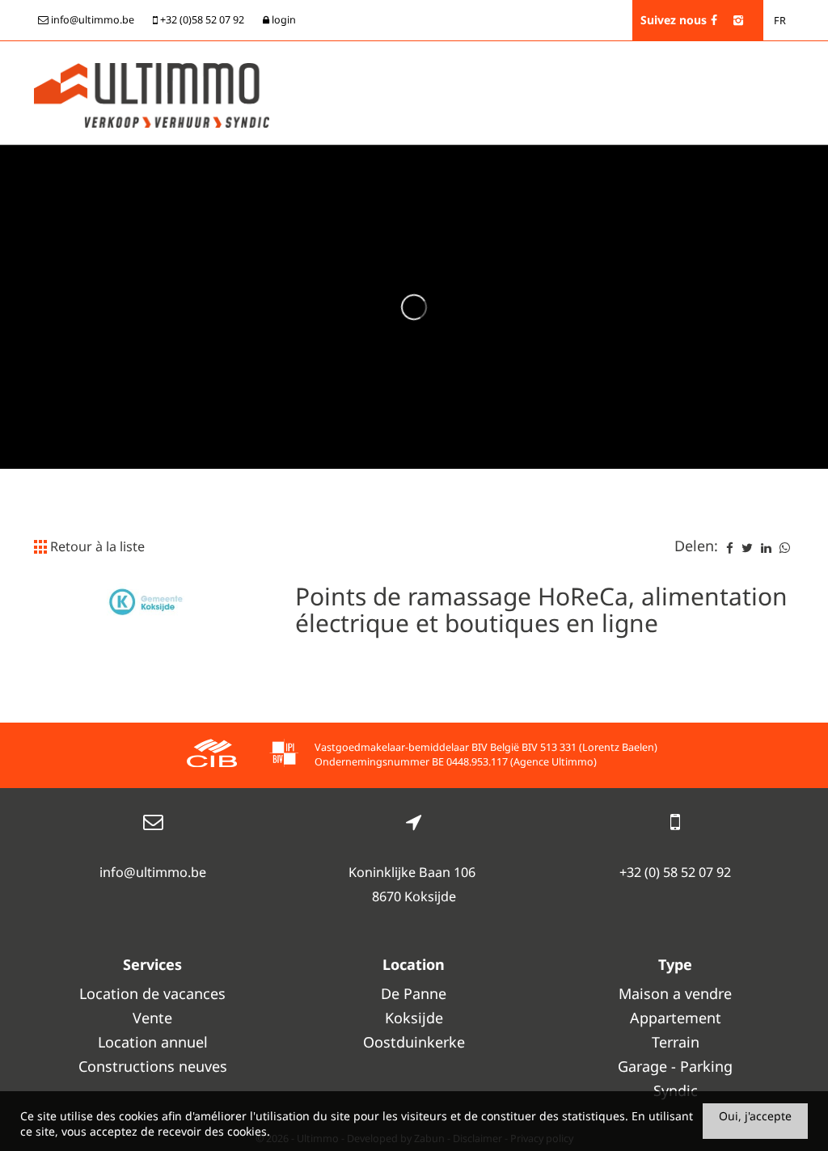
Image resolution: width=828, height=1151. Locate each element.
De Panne (413, 993)
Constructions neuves (547, 198)
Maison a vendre (675, 993)
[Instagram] (738, 20)
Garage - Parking (675, 1066)
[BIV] (284, 755)
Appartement (675, 1017)
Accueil (212, 198)
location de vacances (305, 198)
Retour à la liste (96, 546)
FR (780, 20)
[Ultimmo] (151, 93)
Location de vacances (152, 993)
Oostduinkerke (414, 1042)
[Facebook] (714, 20)
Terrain (675, 1042)
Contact (767, 198)
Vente (392, 198)
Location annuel (153, 1042)
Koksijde (414, 1017)
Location (445, 198)
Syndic (713, 198)
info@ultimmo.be (152, 872)
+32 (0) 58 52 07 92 (675, 872)
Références (652, 198)
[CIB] (212, 755)
